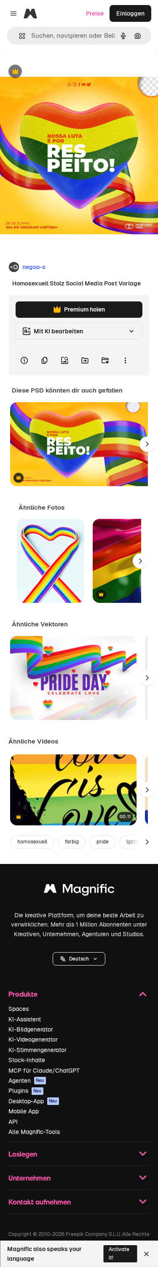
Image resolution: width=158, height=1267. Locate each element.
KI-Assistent (24, 1019)
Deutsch (79, 958)
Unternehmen (29, 1177)
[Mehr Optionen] (125, 360)
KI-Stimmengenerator (37, 1050)
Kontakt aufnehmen (39, 1201)
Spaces (18, 1009)
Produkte (22, 994)
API (13, 1122)
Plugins (25, 1090)
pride (102, 841)
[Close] (146, 1254)
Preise (95, 13)
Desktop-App (32, 1101)
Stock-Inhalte (26, 1060)
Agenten (26, 1080)
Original (54, 72)
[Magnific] (79, 890)
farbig (72, 841)
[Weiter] (147, 444)
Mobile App (23, 1111)
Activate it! (119, 1253)
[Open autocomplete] (18, 36)
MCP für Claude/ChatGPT (44, 1070)
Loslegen (22, 1153)
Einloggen (130, 13)
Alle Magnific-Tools (34, 1132)
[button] (79, 959)
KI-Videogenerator (33, 1039)
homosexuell (32, 841)
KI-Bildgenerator (30, 1029)
